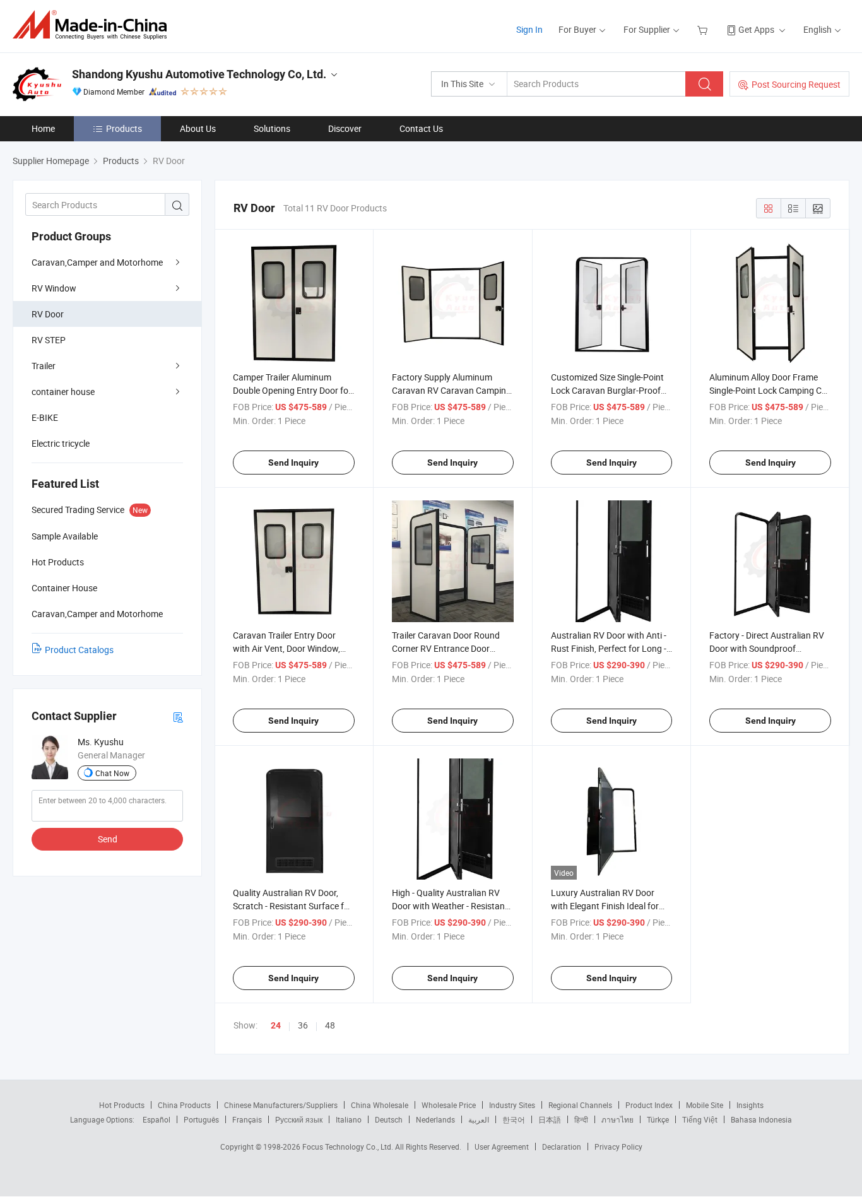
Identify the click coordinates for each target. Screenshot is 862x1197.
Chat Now (112, 773)
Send (107, 839)
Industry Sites (512, 1105)
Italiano (349, 1119)
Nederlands (435, 1119)
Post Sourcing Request (796, 84)
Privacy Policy (618, 1146)
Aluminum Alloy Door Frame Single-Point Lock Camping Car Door (769, 390)
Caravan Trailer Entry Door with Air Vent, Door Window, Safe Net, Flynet (286, 648)
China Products (184, 1105)
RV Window (54, 288)
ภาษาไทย (617, 1119)
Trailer (44, 366)
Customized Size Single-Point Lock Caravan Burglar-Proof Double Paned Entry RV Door (607, 390)
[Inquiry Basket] (704, 29)
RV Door (48, 314)
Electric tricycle (61, 443)
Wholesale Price (449, 1105)
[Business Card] (178, 716)
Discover (345, 128)
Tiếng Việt (699, 1119)
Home (43, 128)
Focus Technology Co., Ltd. (348, 1146)
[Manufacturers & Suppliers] (94, 25)
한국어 (513, 1119)
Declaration (561, 1146)
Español (156, 1119)
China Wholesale (379, 1105)
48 (330, 1025)
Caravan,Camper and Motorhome (97, 262)
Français (247, 1119)
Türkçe (658, 1119)
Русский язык (298, 1119)
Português (201, 1119)
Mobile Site (704, 1105)
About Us (198, 128)
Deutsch (389, 1119)
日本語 (549, 1119)
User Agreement (502, 1146)
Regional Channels (580, 1105)
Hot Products (122, 1105)
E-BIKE (45, 417)
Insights (750, 1105)
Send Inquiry (293, 462)
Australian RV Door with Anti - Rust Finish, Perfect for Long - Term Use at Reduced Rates (608, 648)
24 (276, 1025)
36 (303, 1025)
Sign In (529, 29)
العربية (478, 1119)
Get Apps (756, 29)
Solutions (272, 128)
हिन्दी (581, 1119)
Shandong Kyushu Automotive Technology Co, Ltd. (199, 74)
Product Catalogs (79, 650)
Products (124, 128)
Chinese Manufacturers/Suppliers (281, 1105)
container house (63, 392)
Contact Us (421, 128)
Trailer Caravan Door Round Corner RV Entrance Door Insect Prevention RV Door (446, 648)
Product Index (649, 1105)
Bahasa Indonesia (761, 1119)
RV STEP (49, 340)
